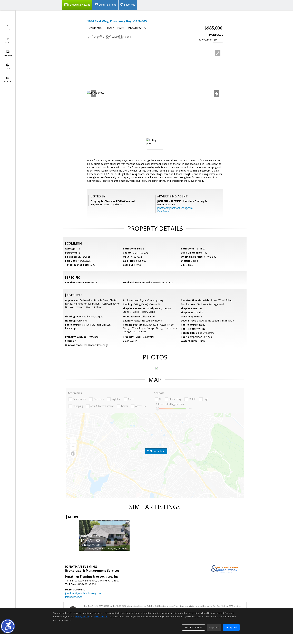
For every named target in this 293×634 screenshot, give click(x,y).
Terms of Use (101, 616)
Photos (8, 55)
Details (8, 42)
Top (8, 29)
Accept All (231, 627)
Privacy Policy (82, 616)
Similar (7, 81)
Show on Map (157, 451)
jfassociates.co (73, 596)
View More (163, 211)
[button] (7, 626)
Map (8, 68)
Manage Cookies (193, 627)
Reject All (214, 627)
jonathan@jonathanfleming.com (175, 207)
